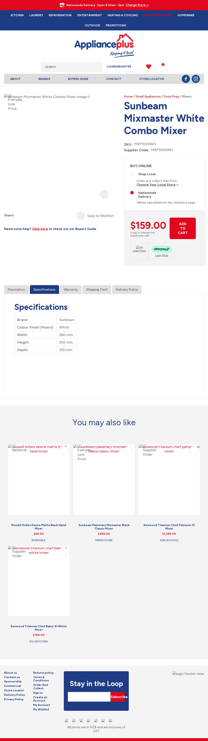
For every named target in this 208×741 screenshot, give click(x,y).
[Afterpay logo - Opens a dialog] (161, 250)
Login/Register (119, 66)
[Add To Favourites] (80, 215)
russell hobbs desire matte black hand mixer (38, 526)
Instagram (196, 79)
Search (95, 67)
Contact (113, 79)
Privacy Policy (14, 699)
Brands (44, 79)
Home (128, 96)
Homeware (186, 15)
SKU (127, 144)
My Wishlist (41, 709)
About (15, 79)
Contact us (12, 677)
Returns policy (43, 672)
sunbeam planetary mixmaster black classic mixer (104, 526)
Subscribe (117, 697)
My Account (41, 705)
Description (16, 289)
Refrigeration (60, 15)
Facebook (186, 79)
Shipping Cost (96, 289)
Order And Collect (40, 686)
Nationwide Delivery (147, 195)
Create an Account (40, 699)
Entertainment (89, 15)
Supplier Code (136, 150)
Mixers (187, 96)
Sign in (38, 693)
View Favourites (150, 66)
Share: (9, 215)
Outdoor (92, 25)
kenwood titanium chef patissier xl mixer (169, 526)
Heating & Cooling (123, 15)
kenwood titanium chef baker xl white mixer (39, 628)
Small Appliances (158, 15)
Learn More (139, 250)
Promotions (116, 25)
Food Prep (171, 96)
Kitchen (17, 15)
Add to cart (183, 228)
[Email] (32, 215)
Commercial (12, 686)
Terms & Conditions (41, 679)
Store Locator (151, 79)
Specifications (44, 289)
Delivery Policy (127, 289)
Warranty (71, 289)
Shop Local (146, 174)
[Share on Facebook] (17, 215)
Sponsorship (13, 681)
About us (10, 672)
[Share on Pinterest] (39, 215)
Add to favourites (63, 450)
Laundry (36, 15)
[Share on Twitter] (25, 215)
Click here (40, 229)
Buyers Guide (78, 79)
